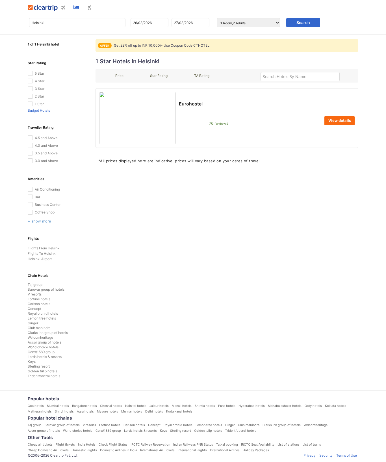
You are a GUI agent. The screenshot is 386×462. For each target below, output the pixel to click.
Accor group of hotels (44, 342)
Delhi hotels (154, 411)
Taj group (35, 284)
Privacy (309, 455)
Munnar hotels (131, 411)
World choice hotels (43, 347)
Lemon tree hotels (42, 318)
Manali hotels (182, 406)
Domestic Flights (84, 450)
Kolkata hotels (335, 406)
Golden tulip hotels (42, 371)
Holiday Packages (256, 450)
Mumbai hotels (58, 406)
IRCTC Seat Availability (257, 444)
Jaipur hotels (159, 406)
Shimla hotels (205, 406)
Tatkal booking (227, 444)
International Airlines (225, 450)
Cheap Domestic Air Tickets (48, 450)
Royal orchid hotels (43, 313)
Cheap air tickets (40, 444)
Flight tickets (65, 444)
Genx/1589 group (41, 352)
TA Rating (201, 76)
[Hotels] (76, 8)
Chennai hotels (111, 406)
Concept (34, 308)
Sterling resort (39, 366)
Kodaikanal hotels (179, 411)
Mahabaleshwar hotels (285, 406)
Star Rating (159, 76)
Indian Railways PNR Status (193, 444)
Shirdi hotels (64, 411)
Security (326, 455)
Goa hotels (36, 406)
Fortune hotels (39, 299)
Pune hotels (226, 406)
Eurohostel (191, 104)
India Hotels (87, 444)
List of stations (288, 444)
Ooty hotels (313, 406)
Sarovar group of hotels (46, 289)
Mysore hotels (107, 411)
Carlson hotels (39, 304)
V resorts (35, 294)
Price (119, 76)
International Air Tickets (157, 450)
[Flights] (63, 8)
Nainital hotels (135, 406)
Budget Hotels (39, 110)
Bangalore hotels (84, 406)
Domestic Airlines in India (118, 450)
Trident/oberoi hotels (44, 376)
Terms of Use (346, 455)
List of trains (312, 444)
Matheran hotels (40, 411)
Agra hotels (85, 411)
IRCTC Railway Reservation (150, 444)
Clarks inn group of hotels (48, 333)
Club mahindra (39, 328)
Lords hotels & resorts (45, 357)
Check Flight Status (113, 444)
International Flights (192, 450)
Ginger (33, 323)
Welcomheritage (40, 337)
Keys (32, 361)
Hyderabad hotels (251, 406)
